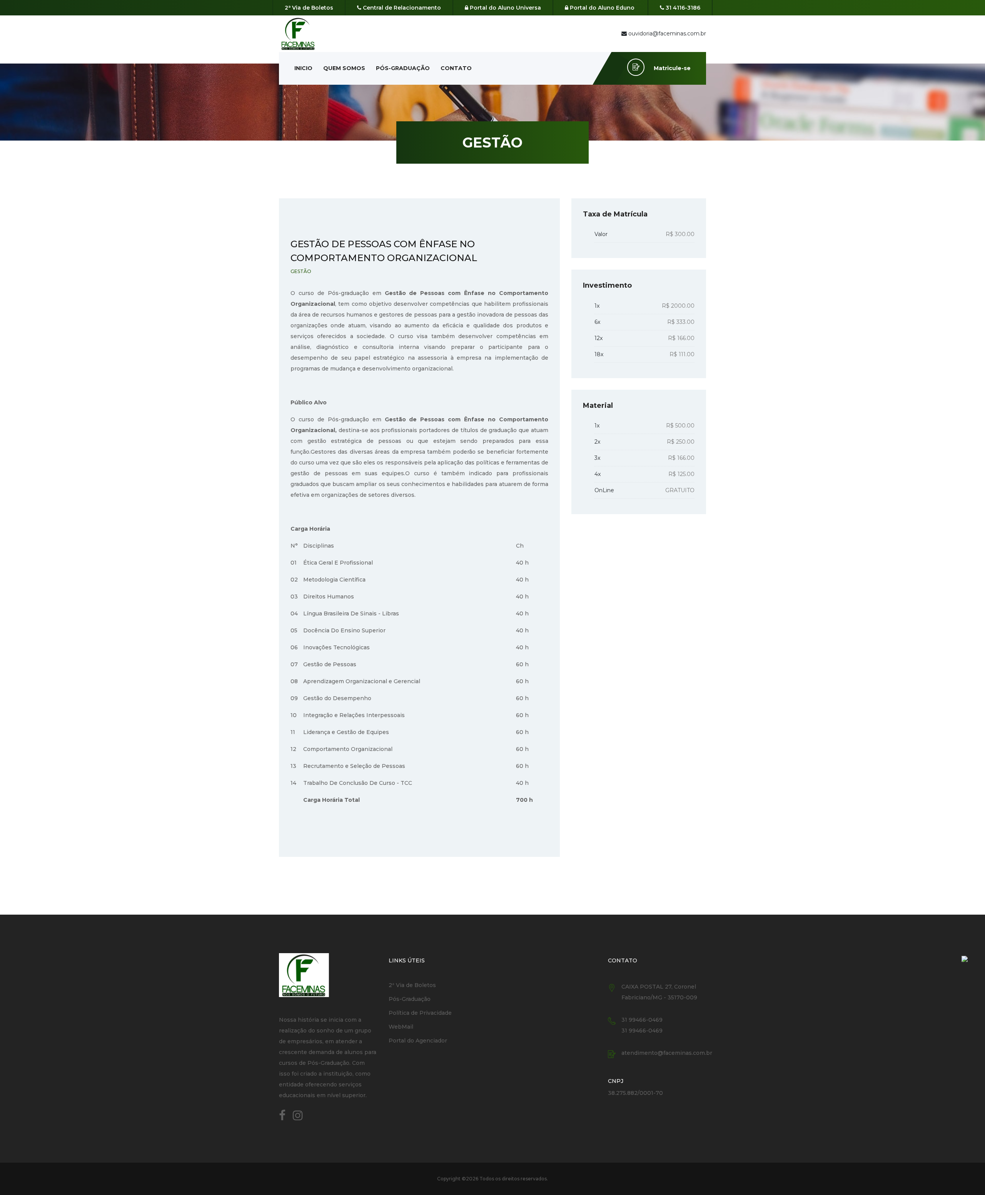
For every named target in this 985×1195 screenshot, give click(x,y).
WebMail (401, 1026)
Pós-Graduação (403, 68)
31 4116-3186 (682, 7)
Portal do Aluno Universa (504, 7)
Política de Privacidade (420, 1012)
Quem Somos (344, 68)
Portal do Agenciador (418, 1040)
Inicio (303, 68)
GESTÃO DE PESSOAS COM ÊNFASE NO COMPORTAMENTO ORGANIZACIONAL (383, 250)
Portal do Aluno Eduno (601, 7)
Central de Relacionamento (401, 7)
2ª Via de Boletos (309, 7)
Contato (456, 68)
